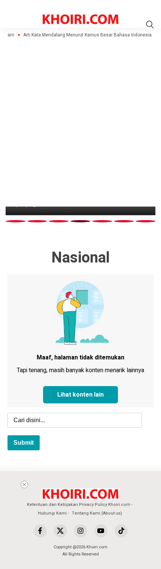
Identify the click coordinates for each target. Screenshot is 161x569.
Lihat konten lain (80, 394)
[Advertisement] (91, 514)
